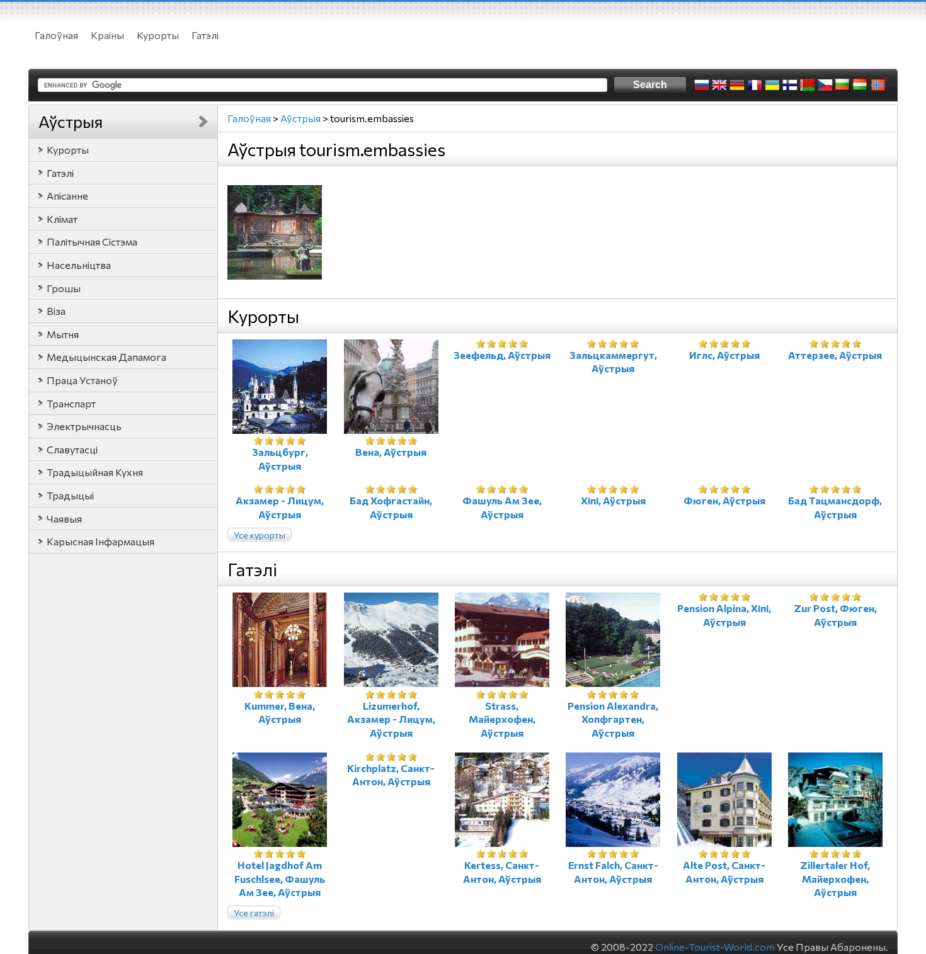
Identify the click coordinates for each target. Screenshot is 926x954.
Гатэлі (205, 35)
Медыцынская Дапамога (106, 357)
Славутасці (72, 449)
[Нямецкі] (737, 85)
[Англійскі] (719, 85)
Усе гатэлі (254, 912)
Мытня (63, 334)
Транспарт (71, 403)
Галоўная (56, 35)
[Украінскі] (772, 85)
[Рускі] (701, 85)
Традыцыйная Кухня (95, 472)
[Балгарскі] (842, 85)
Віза (56, 311)
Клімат (62, 219)
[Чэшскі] (825, 85)
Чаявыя (64, 519)
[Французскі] (754, 85)
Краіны (107, 35)
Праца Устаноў (82, 380)
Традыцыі (70, 495)
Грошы (64, 288)
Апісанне (67, 196)
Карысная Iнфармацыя (100, 541)
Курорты (158, 35)
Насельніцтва (79, 265)
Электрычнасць (84, 426)
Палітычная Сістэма (92, 241)
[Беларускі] (807, 85)
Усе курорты (259, 535)
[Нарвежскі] (878, 85)
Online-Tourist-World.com (715, 947)
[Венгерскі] (860, 85)
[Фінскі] (789, 85)
